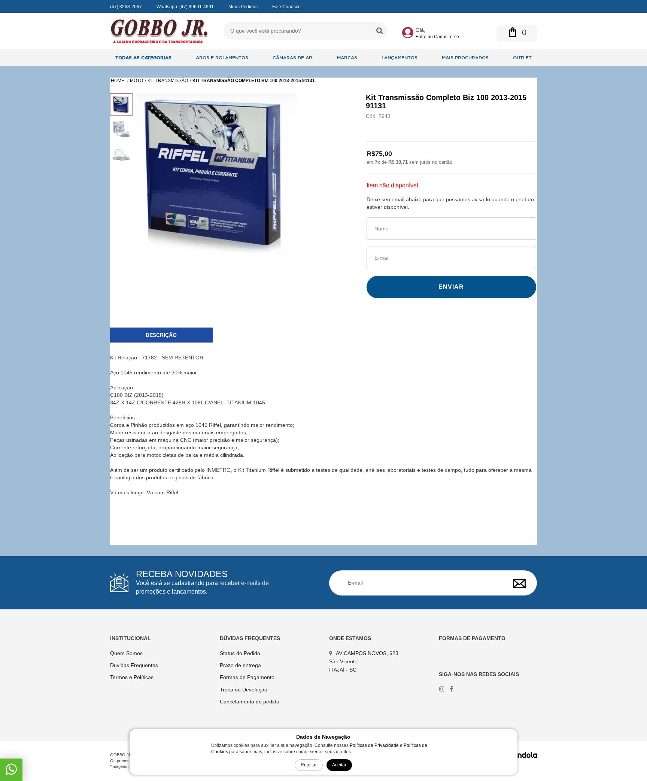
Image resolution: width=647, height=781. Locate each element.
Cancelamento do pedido (249, 702)
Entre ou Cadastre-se (437, 36)
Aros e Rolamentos (222, 57)
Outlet (522, 57)
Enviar (451, 287)
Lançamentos (399, 57)
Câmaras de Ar (292, 57)
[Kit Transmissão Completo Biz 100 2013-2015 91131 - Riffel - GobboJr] (159, 31)
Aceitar (339, 765)
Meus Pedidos (243, 6)
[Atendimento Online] (11, 772)
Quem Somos (126, 653)
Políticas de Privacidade (374, 745)
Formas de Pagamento (247, 677)
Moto (136, 80)
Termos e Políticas (132, 677)
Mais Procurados (465, 57)
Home (118, 80)
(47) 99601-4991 (196, 6)
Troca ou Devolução (243, 690)
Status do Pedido (240, 653)
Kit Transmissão (168, 80)
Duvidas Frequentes (134, 665)
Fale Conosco (286, 6)
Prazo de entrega (240, 665)
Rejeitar (309, 765)
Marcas (347, 57)
